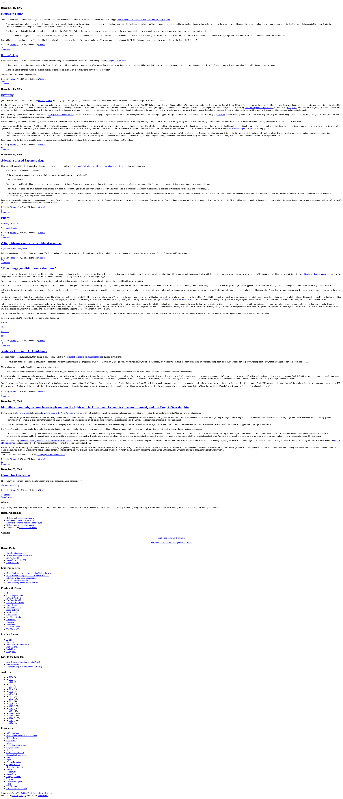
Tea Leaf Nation (13, 627)
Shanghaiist (292, 107)
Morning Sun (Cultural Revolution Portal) (24, 667)
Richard (13, 44)
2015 (11, 691)
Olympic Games (13, 764)
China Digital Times (14, 595)
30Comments (5, 344)
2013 (11, 696)
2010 (11, 704)
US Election (11, 786)
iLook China (11, 605)
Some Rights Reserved (43, 793)
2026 (11, 677)
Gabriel (9, 520)
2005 (11, 716)
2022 (11, 682)
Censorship (11, 740)
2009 (11, 706)
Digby (9, 639)
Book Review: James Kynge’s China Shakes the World (29, 573)
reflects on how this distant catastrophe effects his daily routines (143, 19)
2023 (11, 679)
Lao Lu (4, 322)
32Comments (5, 48)
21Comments (5, 148)
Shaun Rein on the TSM (16, 560)
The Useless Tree (13, 629)
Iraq (8, 757)
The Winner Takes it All (171, 299)
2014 (11, 694)
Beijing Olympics (13, 738)
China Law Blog (13, 598)
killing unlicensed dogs (116, 61)
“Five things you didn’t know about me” (28, 268)
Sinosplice (10, 624)
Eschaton (10, 642)
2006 (11, 713)
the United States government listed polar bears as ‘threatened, (46, 440)
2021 (11, 684)
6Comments (5, 395)
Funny (5, 217)
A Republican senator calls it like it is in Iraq (31, 243)
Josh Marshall (12, 647)
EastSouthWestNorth (15, 600)
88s (2, 327)
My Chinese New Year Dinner (19, 580)
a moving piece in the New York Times (58, 413)
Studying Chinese (13, 776)
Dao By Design (19, 795)
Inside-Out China (13, 607)
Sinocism (10, 622)
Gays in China (12, 748)
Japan (8, 760)
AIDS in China (12, 733)
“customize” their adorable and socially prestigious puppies (97, 166)
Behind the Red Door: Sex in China (21, 736)
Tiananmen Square (14, 781)
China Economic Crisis (16, 745)
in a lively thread (45, 100)
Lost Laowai (11, 615)
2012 (11, 699)
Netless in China (12, 14)
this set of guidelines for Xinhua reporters (84, 357)
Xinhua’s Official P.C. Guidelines (24, 351)
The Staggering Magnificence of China (22, 583)
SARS (9, 769)
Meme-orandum (13, 664)
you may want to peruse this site (60, 114)
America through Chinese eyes (29, 523)
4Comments (5, 210)
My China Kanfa (13, 617)
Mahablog (10, 649)
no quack (221, 114)
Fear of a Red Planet (15, 602)
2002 (11, 723)
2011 (11, 701)
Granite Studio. (11, 228)
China (9, 743)
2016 (11, 689)
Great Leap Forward (15, 752)
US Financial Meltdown (16, 788)
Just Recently (12, 612)
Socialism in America (25, 518)
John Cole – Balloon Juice (17, 644)
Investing (7, 95)
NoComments (5, 236)
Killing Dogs (9, 55)
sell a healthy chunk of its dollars (259, 107)
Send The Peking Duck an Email (171, 538)
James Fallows (12, 610)
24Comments (5, 493)
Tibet (8, 784)
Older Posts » (6, 497)
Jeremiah (5, 331)
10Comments (5, 462)
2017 (11, 687)
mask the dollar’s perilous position (241, 128)
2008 (11, 708)
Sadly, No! (11, 651)
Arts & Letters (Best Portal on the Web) (23, 662)
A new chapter (12, 558)
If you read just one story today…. (15, 249)
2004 (11, 718)
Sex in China (11, 772)
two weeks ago (22, 413)
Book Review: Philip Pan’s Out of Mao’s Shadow (27, 575)
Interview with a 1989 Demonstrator (21, 578)
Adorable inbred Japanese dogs (22, 160)
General (41, 44)
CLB (44, 276)
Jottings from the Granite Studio (51, 454)
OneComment (5, 82)
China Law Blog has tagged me (316, 274)
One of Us (189, 299)
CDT (81, 413)
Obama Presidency (14, 762)
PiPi (3, 336)
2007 (11, 711)
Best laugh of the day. (10, 223)
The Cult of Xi (12, 562)
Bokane (9, 593)
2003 (11, 720)
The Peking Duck (24, 793)
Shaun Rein (11, 774)
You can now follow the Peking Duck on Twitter (171, 543)
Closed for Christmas (15, 475)
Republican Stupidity (15, 767)
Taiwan (9, 779)
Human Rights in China (16, 755)
